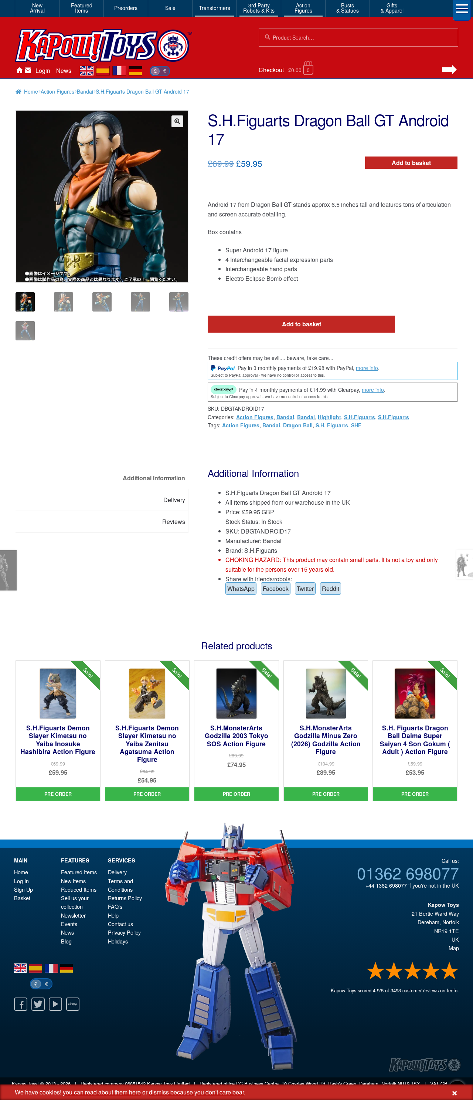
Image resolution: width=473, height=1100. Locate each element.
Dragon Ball (298, 425)
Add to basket (411, 162)
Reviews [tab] (173, 521)
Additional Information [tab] (154, 478)
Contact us (120, 924)
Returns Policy (125, 898)
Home (19, 70)
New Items (73, 881)
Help (113, 915)
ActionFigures (303, 7)
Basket (22, 898)
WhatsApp (241, 588)
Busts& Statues (347, 7)
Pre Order (58, 794)
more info (367, 367)
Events (69, 924)
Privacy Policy (124, 932)
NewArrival (37, 7)
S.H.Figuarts (359, 417)
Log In (21, 881)
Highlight (329, 417)
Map (454, 948)
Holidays (118, 941)
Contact (28, 70)
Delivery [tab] (174, 499)
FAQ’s (115, 906)
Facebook (276, 588)
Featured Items (79, 872)
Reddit (330, 588)
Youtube (55, 1004)
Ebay (72, 1004)
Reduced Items (78, 889)
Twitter (305, 588)
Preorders (125, 7)
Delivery (117, 872)
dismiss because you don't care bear (196, 1092)
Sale (170, 7)
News (63, 70)
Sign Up (23, 889)
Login (42, 70)
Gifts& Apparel (392, 7)
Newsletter (73, 915)
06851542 (135, 1083)
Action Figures (57, 91)
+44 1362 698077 (386, 885)
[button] (177, 121)
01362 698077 (408, 872)
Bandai (85, 91)
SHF (356, 425)
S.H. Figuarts (332, 425)
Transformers (214, 7)
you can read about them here (102, 1092)
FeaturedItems (81, 7)
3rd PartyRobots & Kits (259, 7)
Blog (66, 941)
